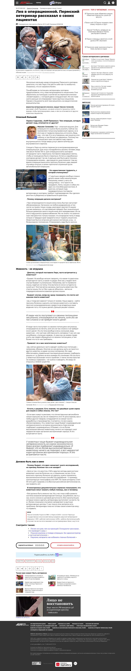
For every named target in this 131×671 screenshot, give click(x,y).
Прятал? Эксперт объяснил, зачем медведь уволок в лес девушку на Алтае (102, 74)
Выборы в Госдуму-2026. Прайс (40, 628)
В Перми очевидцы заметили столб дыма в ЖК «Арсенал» (98, 40)
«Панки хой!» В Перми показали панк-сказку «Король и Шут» (98, 23)
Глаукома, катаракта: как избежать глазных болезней (52, 537)
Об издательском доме (38, 623)
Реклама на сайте (64, 623)
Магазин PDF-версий (92, 623)
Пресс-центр (52, 623)
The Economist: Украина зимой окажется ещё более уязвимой (100, 112)
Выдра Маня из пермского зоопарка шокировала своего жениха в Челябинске (66, 583)
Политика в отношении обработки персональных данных (46, 648)
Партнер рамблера (48, 663)
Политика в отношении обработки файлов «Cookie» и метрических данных (50, 650)
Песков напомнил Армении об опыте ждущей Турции (102, 105)
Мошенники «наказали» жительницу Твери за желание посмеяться (102, 132)
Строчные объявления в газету (87, 626)
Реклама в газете (77, 623)
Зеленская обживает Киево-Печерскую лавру (99, 126)
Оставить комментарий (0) (65, 545)
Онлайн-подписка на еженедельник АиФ (43, 626)
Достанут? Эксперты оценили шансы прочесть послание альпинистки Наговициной (103, 67)
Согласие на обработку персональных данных (43, 647)
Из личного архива (48, 72)
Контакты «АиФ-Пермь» (66, 626)
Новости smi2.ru (23, 617)
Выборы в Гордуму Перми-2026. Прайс (100, 628)
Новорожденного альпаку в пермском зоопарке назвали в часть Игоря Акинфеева (34, 577)
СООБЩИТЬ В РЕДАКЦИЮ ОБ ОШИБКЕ (41, 630)
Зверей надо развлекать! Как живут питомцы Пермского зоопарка (34, 583)
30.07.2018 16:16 (20, 8)
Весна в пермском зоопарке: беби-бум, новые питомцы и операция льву (34, 590)
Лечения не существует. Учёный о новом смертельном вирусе (101, 80)
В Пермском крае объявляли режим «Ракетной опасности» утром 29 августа (98, 15)
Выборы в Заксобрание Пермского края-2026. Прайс (69, 628)
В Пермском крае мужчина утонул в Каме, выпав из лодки (98, 48)
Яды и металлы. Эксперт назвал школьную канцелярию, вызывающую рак (101, 87)
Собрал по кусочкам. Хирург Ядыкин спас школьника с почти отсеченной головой (103, 60)
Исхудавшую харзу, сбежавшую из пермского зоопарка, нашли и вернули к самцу (68, 577)
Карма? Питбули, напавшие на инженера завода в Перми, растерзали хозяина (98, 31)
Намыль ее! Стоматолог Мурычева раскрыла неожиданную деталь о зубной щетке (102, 94)
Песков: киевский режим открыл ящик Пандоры (100, 119)
